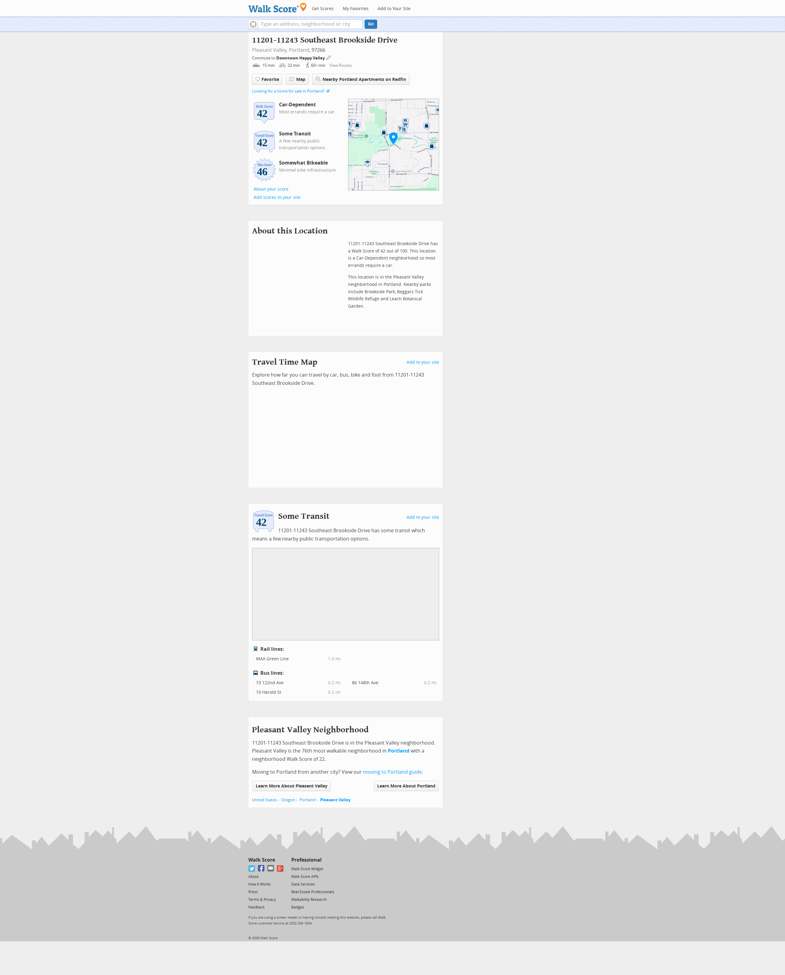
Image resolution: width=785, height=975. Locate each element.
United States (264, 800)
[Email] (270, 868)
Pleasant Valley (335, 800)
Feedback (256, 907)
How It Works (259, 884)
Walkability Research (309, 899)
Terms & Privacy (262, 899)
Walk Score (261, 860)
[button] (253, 24)
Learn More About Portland (406, 786)
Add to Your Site (394, 8)
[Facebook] (261, 868)
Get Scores (323, 8)
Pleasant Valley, (270, 50)
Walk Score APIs (305, 876)
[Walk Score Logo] (277, 7)
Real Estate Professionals (312, 892)
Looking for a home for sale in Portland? (288, 91)
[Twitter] (251, 868)
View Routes (340, 65)
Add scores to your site (277, 197)
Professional (306, 860)
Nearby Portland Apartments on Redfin (364, 79)
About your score (271, 189)
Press (253, 892)
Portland (299, 50)
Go (371, 24)
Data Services (303, 884)
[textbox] (310, 24)
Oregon (288, 800)
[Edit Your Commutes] (329, 57)
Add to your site (423, 362)
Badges (297, 907)
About (253, 876)
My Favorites (356, 8)
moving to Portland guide (392, 772)
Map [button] (300, 79)
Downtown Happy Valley (301, 58)
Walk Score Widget (307, 869)
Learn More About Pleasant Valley (291, 786)
